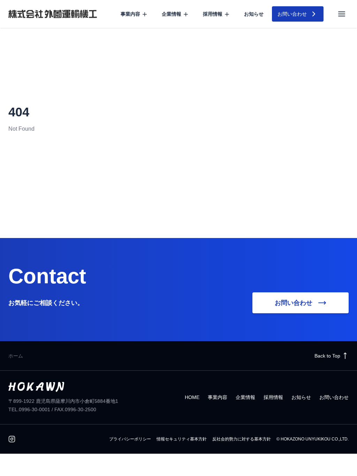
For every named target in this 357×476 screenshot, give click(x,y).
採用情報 (273, 397)
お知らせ (254, 14)
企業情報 (245, 397)
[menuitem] (134, 14)
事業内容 (217, 397)
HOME (192, 397)
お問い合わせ (334, 397)
